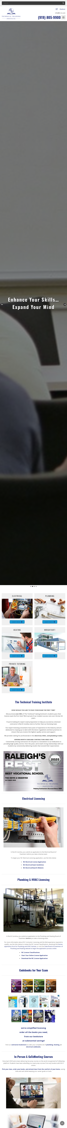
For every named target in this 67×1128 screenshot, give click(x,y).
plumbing (49, 1045)
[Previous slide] (2, 304)
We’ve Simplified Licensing (33, 1028)
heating (56, 1045)
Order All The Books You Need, (33, 1032)
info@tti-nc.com (60, 13)
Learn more (16, 622)
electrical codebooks (33, 1047)
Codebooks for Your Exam (33, 970)
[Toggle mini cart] (57, 9)
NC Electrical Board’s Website (33, 868)
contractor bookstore (18, 1045)
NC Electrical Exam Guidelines (33, 865)
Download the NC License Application (34, 958)
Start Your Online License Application (34, 955)
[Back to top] (62, 1123)
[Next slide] (65, 304)
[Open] (63, 17)
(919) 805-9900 (49, 17)
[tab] (30, 586)
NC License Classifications (30, 952)
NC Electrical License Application (34, 862)
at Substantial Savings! (33, 1040)
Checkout (62, 9)
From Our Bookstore (33, 1036)
